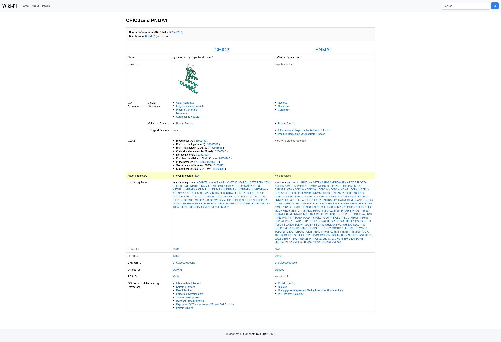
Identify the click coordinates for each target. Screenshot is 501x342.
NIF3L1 (365, 210)
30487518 (212, 161)
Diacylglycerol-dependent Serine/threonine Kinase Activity (311, 290)
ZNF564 (316, 242)
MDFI (191, 200)
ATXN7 (322, 186)
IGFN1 (353, 203)
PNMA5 (286, 217)
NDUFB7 (247, 200)
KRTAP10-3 (218, 189)
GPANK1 (359, 200)
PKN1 (368, 214)
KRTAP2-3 (193, 193)
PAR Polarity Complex (290, 294)
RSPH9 (350, 221)
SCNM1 (256, 203)
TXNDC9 (325, 235)
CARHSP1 (281, 189)
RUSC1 (279, 224)
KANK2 (247, 186)
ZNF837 (224, 207)
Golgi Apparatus (185, 102)
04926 (278, 256)
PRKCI (354, 217)
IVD (370, 203)
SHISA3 (347, 224)
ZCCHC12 (337, 238)
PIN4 (362, 214)
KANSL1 (279, 207)
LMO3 (322, 207)
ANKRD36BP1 (338, 182)
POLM (325, 217)
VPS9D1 (294, 238)
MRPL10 (307, 210)
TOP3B (183, 207)
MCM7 (278, 210)
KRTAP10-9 (261, 189)
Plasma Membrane (186, 109)
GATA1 (342, 200)
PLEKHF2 (197, 203)
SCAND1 (289, 224)
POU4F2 (231, 203)
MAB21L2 (347, 207)
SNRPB (296, 228)
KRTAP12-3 (179, 193)
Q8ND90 (279, 269)
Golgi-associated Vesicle (190, 106)
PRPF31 (279, 221)
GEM (350, 200)
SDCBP (265, 203)
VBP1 (285, 238)
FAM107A (300, 196)
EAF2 (361, 193)
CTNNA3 (336, 193)
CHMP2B (305, 193)
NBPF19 (236, 200)
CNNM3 (316, 193)
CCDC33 (335, 189)
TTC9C (315, 235)
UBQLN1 (335, 235)
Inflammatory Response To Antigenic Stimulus (304, 130)
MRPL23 (328, 210)
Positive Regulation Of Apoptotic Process (301, 134)
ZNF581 (326, 242)
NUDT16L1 (309, 214)
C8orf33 (356, 186)
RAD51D (299, 221)
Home (25, 6)
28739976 (201, 161)
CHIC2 (221, 49)
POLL (317, 217)
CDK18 (365, 189)
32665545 (212, 144)
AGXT (214, 182)
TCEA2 (289, 231)
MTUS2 (209, 200)
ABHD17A (306, 182)
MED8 (286, 210)
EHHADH (280, 196)
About (35, 6)
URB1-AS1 (358, 235)
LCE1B (185, 196)
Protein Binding (184, 123)
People (46, 6)
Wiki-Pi (9, 6)
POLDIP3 (308, 217)
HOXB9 (344, 203)
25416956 (176, 32)
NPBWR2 (280, 214)
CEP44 (184, 186)
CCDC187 (312, 189)
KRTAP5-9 (245, 193)
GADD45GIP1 (329, 200)
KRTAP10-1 (204, 189)
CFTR (288, 193)
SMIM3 (287, 228)
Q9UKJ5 (177, 269)
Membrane (182, 113)
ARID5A (279, 186)
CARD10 (244, 182)
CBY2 (267, 182)
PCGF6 (340, 214)
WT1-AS (314, 238)
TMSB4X (328, 231)
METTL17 (296, 210)
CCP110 (355, 189)
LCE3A (228, 196)
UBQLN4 (346, 235)
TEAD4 (318, 231)
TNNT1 (346, 231)
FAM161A (324, 196)
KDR (197, 175)
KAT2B (289, 207)
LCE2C (219, 196)
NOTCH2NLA (260, 200)
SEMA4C (319, 224)
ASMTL (289, 186)
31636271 (219, 165)
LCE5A (262, 196)
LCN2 (176, 200)
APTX (350, 182)
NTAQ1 (298, 214)
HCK (309, 203)
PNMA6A (297, 217)
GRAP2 (279, 203)
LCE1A (176, 196)
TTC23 (306, 235)
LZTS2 (183, 200)
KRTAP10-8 (247, 189)
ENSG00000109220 (184, 262)
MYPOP (226, 200)
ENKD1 (290, 196)
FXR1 (310, 200)
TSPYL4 (297, 235)
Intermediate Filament (188, 283)
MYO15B (346, 210)
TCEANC (299, 231)
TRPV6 (279, 235)
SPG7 (327, 228)
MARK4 (366, 207)
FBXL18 (354, 196)
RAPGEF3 (311, 221)
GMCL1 (221, 186)
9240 (277, 249)
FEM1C (364, 196)
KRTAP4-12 (218, 193)
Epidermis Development (189, 294)
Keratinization (184, 290)
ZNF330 (214, 207)
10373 (176, 256)
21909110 (201, 140)
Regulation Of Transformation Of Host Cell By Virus (205, 304)
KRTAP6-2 (258, 193)
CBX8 (290, 189)
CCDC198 (324, 189)
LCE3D (245, 196)
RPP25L (340, 221)
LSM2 (337, 207)
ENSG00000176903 (286, 262)
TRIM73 (364, 231)
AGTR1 (317, 182)
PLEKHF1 (185, 203)
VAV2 (278, 238)
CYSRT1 (194, 186)
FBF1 (346, 196)
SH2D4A (330, 224)
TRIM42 (355, 231)
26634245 (224, 158)
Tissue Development (187, 297)
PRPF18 (363, 217)
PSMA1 (289, 221)
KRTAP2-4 (205, 193)
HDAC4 (317, 203)
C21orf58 (347, 186)
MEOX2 (199, 200)
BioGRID (150, 36)
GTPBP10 (289, 203)
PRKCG (345, 217)
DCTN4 (353, 193)
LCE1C (194, 196)
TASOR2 (280, 231)
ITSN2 (239, 186)
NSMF (289, 214)
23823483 (203, 154)
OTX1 (176, 203)
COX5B (325, 193)
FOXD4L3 (300, 200)
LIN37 (315, 207)
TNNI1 (337, 231)
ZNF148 (279, 242)
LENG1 (307, 207)
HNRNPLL (334, 203)
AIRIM (325, 182)
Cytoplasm (284, 109)
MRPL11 (318, 210)
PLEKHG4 (210, 203)
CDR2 (176, 186)
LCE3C (237, 196)
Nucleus (282, 102)
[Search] (495, 5)
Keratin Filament (185, 286)
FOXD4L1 (289, 200)
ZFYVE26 (349, 238)
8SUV (176, 276)
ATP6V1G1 (311, 186)
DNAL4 (203, 186)
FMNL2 (279, 200)
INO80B (362, 203)
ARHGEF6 (361, 182)
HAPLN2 (301, 203)
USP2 (368, 235)
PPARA (241, 203)
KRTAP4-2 (232, 193)
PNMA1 (323, 49)
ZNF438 (307, 242)
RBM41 (322, 221)
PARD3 (320, 214)
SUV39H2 (361, 228)
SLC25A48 (359, 224)
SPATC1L (317, 228)
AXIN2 (222, 182)
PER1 (348, 214)
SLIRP (278, 228)
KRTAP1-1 (179, 189)
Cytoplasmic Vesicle (187, 116)
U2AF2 (205, 207)
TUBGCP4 (194, 207)
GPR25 (369, 200)
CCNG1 (345, 189)
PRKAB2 (335, 217)
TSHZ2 (288, 235)
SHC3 (339, 224)
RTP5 (367, 221)
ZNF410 (297, 242)
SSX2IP (336, 228)
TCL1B (309, 231)
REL (248, 203)
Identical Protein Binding (190, 301)
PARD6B (330, 214)
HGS (324, 203)
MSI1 (337, 210)
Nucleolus (283, 106)
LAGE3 (298, 207)
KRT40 (256, 186)
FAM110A (312, 196)
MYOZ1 (356, 210)
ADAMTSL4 (203, 182)
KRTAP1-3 (191, 189)
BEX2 (330, 186)
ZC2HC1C (325, 238)
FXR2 (317, 200)
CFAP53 (279, 193)
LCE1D (202, 196)
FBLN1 (212, 186)
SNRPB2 (306, 228)
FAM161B (336, 196)
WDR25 (304, 238)
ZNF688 (336, 242)
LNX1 (330, 207)
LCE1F (211, 196)
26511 (176, 249)
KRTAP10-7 (233, 189)
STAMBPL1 (348, 228)
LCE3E (254, 196)
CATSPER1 (256, 182)
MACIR (357, 207)
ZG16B (360, 238)
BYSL (337, 186)
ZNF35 (288, 242)
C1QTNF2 (233, 182)
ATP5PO (299, 186)
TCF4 (176, 207)
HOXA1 (230, 186)
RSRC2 (359, 221)
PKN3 (278, 217)
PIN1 (355, 214)
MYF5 (217, 200)
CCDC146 (300, 189)
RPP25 (331, 221)
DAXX (344, 193)
